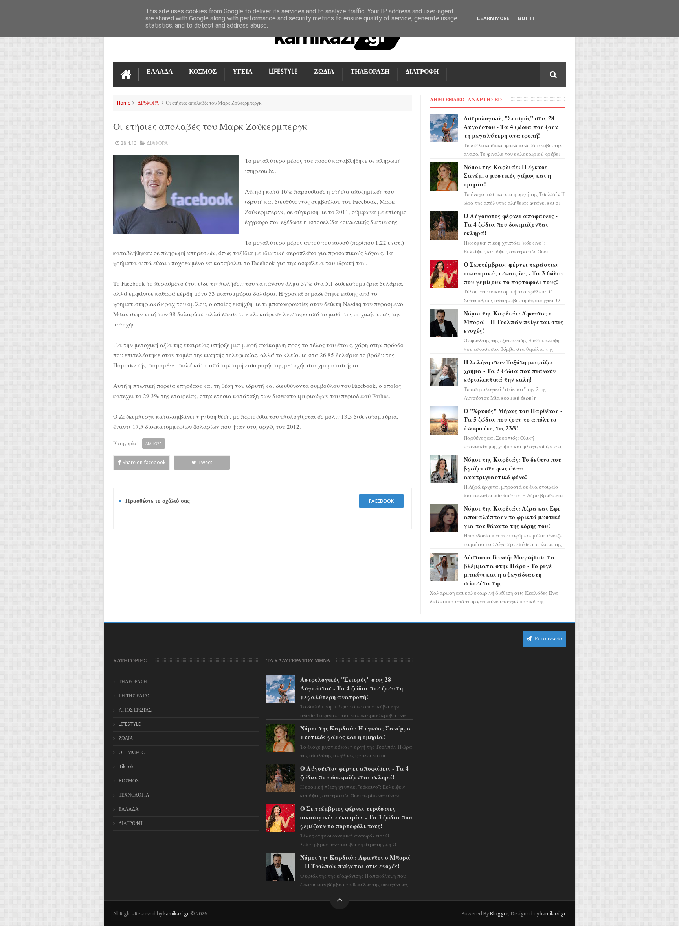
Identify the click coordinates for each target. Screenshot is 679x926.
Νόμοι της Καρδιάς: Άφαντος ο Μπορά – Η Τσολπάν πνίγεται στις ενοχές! (513, 322)
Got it (526, 18)
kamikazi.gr (176, 914)
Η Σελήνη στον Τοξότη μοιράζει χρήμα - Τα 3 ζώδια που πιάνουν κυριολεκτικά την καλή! (510, 371)
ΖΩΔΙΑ (324, 71)
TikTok (126, 766)
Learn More (493, 18)
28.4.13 (129, 143)
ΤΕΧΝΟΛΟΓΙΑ (134, 795)
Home (123, 103)
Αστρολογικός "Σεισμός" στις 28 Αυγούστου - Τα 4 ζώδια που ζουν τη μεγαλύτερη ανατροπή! (511, 127)
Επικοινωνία (548, 639)
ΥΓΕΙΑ (243, 71)
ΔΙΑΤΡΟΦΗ (422, 71)
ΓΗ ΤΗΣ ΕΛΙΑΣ (134, 696)
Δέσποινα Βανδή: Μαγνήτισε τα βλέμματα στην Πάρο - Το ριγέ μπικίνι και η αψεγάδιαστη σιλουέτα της (509, 570)
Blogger (499, 914)
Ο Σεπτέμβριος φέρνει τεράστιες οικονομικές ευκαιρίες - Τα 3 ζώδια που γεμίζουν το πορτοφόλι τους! (513, 273)
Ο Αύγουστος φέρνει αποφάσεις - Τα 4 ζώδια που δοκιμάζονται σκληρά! (511, 224)
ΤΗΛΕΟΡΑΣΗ (370, 71)
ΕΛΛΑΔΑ (160, 71)
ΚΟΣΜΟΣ (203, 71)
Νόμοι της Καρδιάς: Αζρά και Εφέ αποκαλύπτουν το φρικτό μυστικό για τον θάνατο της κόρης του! (512, 517)
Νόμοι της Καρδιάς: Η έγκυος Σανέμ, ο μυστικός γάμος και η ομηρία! (507, 175)
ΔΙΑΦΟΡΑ (148, 103)
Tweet (205, 462)
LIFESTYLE (283, 71)
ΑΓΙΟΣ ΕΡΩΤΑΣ (135, 710)
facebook (381, 501)
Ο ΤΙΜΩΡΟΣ (132, 752)
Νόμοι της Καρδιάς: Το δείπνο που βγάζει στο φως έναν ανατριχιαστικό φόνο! (513, 468)
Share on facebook (144, 462)
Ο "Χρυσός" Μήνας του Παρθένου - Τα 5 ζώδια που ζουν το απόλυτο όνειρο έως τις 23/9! (513, 419)
